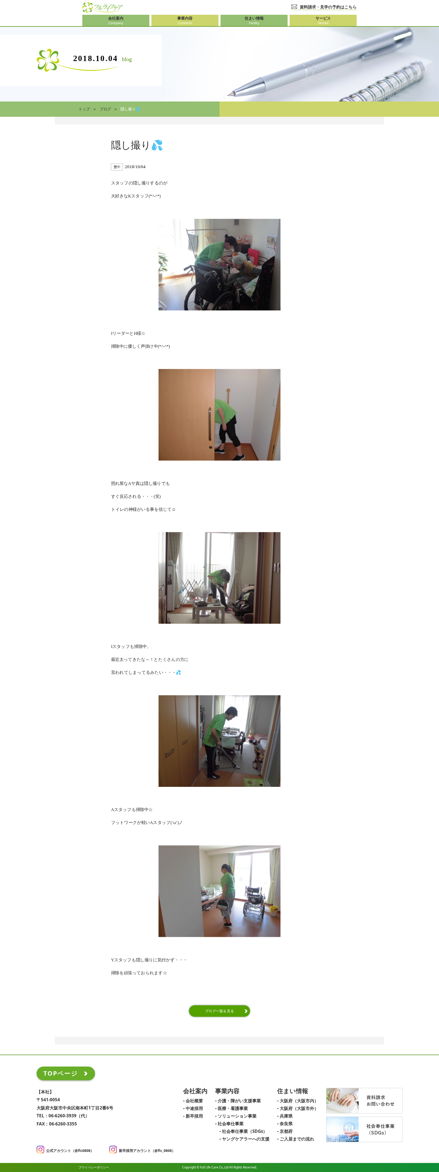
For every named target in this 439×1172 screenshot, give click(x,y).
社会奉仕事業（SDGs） (244, 1131)
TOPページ (60, 1073)
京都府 (286, 1131)
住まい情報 (292, 1091)
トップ (84, 109)
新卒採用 (194, 1116)
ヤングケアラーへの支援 (246, 1139)
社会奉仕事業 (231, 1123)
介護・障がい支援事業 (239, 1101)
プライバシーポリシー (94, 1167)
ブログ (105, 109)
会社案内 (195, 1091)
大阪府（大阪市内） (299, 1101)
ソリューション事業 (237, 1116)
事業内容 (227, 1091)
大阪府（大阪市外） (299, 1108)
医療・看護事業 (233, 1108)
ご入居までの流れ (297, 1139)
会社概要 (194, 1101)
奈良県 (286, 1123)
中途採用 (194, 1108)
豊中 (117, 167)
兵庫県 (286, 1116)
